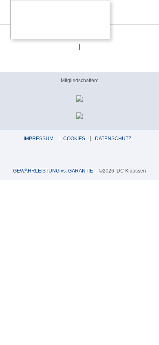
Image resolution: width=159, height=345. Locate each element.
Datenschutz (113, 138)
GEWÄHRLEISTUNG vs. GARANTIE (53, 171)
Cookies (74, 138)
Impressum (38, 138)
